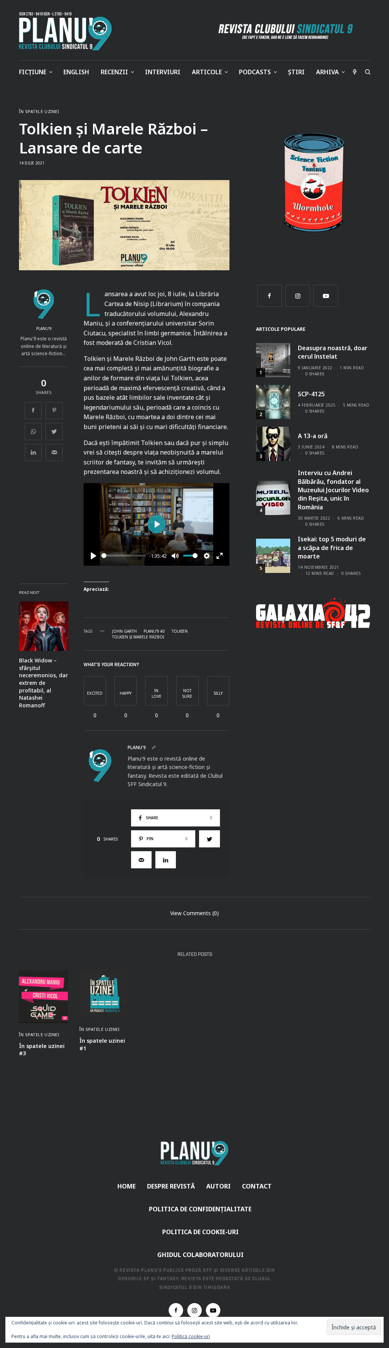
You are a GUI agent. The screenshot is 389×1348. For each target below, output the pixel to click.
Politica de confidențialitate (200, 1209)
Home (126, 1186)
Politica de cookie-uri (200, 1232)
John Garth (124, 631)
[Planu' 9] (67, 31)
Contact (257, 1186)
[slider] (123, 555)
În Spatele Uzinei (39, 111)
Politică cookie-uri (191, 1336)
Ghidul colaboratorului (200, 1255)
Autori (218, 1186)
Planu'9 (44, 328)
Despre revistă (171, 1186)
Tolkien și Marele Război (138, 637)
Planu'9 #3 (154, 631)
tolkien (180, 631)
